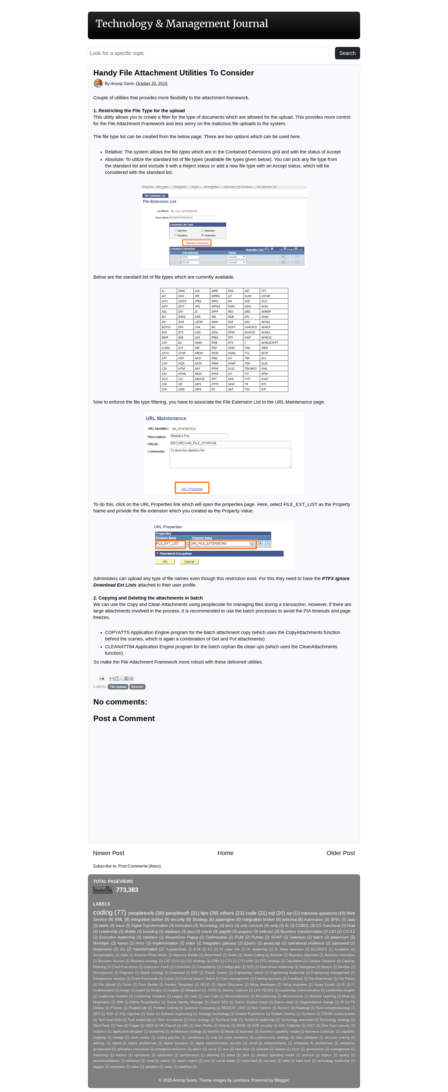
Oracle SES (219, 1002)
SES (96, 1014)
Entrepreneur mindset (109, 979)
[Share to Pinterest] (131, 678)
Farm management (235, 979)
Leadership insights (340, 990)
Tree (119, 1025)
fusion (123, 943)
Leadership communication (299, 990)
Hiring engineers (295, 985)
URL (185, 1025)
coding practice (168, 1037)
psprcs (326, 1055)
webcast (266, 931)
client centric (140, 1037)
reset (150, 1061)
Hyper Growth (324, 985)
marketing (100, 1055)
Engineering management (330, 973)
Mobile (130, 931)
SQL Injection (130, 1014)
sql (271, 913)
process (289, 919)
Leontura (241, 1080)
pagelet (225, 931)
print (246, 1055)
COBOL (302, 926)
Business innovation (340, 955)
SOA (109, 1014)
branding (150, 931)
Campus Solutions (322, 961)
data (351, 920)
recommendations (106, 1061)
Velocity (224, 1025)
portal (231, 1055)
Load (193, 996)
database (172, 931)
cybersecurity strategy (272, 1037)
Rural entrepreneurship (333, 1008)
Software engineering (176, 1014)
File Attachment (320, 979)
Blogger (281, 1080)
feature (280, 1049)
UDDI (149, 1025)
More (346, 996)
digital (116, 1043)
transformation (145, 949)
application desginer (128, 1031)
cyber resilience (236, 1037)
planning (213, 1055)
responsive (102, 949)
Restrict (137, 687)
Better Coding (254, 955)
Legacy (177, 996)
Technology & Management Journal (182, 23)
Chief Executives (125, 967)
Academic (341, 949)
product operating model (275, 1055)
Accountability (103, 955)
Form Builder (148, 985)
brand (230, 1031)
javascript (272, 943)
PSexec (116, 1008)
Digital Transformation (149, 926)
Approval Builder (185, 955)
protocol (308, 1055)
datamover (340, 937)
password (340, 943)
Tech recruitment (170, 1020)
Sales (150, 1014)
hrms (140, 943)
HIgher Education (230, 985)
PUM (239, 937)
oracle (206, 931)
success (269, 1061)
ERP (194, 973)
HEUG (205, 985)
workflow (185, 1067)
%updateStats (176, 949)
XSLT (311, 1025)
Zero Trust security (335, 1025)
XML (119, 919)
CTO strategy (270, 961)
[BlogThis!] (116, 678)
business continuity (319, 1031)
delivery (99, 1043)
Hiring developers (263, 985)
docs (229, 926)
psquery (245, 931)
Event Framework (144, 979)
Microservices (292, 996)
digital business (176, 1043)
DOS (250, 967)
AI (287, 926)
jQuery (250, 943)
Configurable (231, 967)
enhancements (275, 1043)
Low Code (210, 996)
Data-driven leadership (276, 967)
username (117, 1067)
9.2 (210, 949)
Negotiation (101, 1002)
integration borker (147, 919)
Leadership (108, 931)
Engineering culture (248, 973)
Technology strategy (334, 1020)
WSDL (241, 1025)
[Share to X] (121, 678)
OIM (119, 1002)
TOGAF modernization (338, 1014)
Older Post (341, 853)
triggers (98, 1067)
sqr (289, 913)
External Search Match (197, 979)
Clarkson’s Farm (156, 967)
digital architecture (142, 1043)
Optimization (216, 937)
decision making (337, 1037)
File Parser (347, 979)
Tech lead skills (110, 1020)
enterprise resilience (171, 1049)
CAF (167, 961)
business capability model (279, 1031)
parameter (165, 1055)
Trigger (134, 1025)
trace (120, 926)
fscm (296, 1049)
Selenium (298, 937)
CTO (228, 961)
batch (318, 937)
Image (124, 990)
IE (343, 985)
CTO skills (246, 961)
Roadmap (302, 1008)
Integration (193, 990)
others (227, 913)
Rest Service (261, 1008)
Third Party (101, 1025)
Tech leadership (139, 1020)
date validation (307, 1037)
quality (344, 1055)
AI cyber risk (230, 949)
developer (101, 943)
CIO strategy (195, 961)
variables (151, 1067)
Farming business (268, 979)
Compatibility (206, 967)
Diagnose (127, 973)
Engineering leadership (287, 973)
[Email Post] (101, 678)
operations (142, 1055)
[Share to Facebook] (126, 678)
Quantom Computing (199, 1008)
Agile (124, 955)
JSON (211, 990)
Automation (313, 920)
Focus (127, 985)
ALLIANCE (319, 949)
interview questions (319, 913)
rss (122, 949)
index (190, 943)
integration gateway (219, 943)
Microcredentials (237, 996)
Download (177, 973)
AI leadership (257, 949)
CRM (215, 961)
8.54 (197, 949)
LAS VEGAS (264, 990)
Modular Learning (323, 996)
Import (140, 990)
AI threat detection (289, 949)
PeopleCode (138, 1008)
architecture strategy (185, 1031)
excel (212, 1049)
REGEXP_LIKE (233, 1008)
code (251, 913)
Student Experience (250, 1014)
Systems (308, 1014)
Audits (232, 955)
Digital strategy (151, 973)
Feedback (295, 979)
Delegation (307, 967)
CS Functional (328, 926)
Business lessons (111, 961)
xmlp (274, 926)
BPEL (335, 920)
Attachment (213, 955)
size (207, 1061)
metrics (121, 1055)
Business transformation (301, 931)
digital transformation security (218, 1043)
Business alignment (303, 955)
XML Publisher (289, 1025)
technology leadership (333, 1061)
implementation (165, 943)
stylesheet (249, 1061)
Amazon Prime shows (150, 955)
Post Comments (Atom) (139, 866)
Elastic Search (216, 973)
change (118, 1037)
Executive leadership (117, 937)
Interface (150, 937)
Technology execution (297, 1020)
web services (251, 926)
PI (342, 1002)
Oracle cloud (283, 1002)
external (262, 1049)
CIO (332, 931)
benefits (214, 1031)
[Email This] (111, 678)
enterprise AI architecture (313, 1043)
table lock (303, 1061)
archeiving (156, 1031)
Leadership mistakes (150, 996)
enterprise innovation (133, 1049)
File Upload (118, 687)
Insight (156, 990)
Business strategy (144, 961)
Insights (173, 990)
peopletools (141, 913)
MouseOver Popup (181, 937)
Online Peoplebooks (145, 1002)
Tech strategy (199, 1020)
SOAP (276, 937)
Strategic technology (213, 1014)
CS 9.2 (349, 931)
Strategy (200, 919)
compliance (195, 1037)
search (165, 1061)
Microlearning (266, 996)
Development (103, 973)
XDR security (262, 1025)
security (178, 919)
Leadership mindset (113, 996)
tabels (104, 926)
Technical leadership (259, 1020)
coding (103, 912)
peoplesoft (177, 913)
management (340, 1049)
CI (178, 961)
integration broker (258, 919)
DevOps (344, 967)
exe (226, 1049)
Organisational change (317, 1002)
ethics (197, 1049)
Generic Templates (179, 985)
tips (204, 913)
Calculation (294, 961)
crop (214, 1037)
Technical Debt (226, 1020)
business (247, 1031)
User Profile (203, 1025)
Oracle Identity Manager (185, 1002)
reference (133, 1061)
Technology (208, 926)
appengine (225, 919)
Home (226, 853)
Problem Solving (165, 1008)
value (135, 1067)
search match (187, 1061)
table (286, 1061)
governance (315, 1049)
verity (168, 1067)
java (190, 931)
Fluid (351, 926)
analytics (100, 1031)
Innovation (183, 926)
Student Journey (283, 1014)
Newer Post (108, 853)
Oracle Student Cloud (251, 1002)
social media (225, 1061)
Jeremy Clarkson (235, 990)
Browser (276, 955)
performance (189, 1055)
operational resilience (306, 943)
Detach (326, 967)
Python (257, 937)
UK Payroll (167, 1025)
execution (242, 1049)
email (253, 1043)
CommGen (182, 967)
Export (169, 979)
